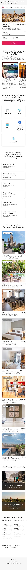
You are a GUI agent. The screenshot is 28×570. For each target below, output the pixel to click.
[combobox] (13, 34)
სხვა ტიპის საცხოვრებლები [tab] (20, 520)
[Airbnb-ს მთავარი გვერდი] (3, 7)
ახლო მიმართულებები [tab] (7, 520)
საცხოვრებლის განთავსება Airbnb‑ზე (15, 7)
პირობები (19, 563)
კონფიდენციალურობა (11, 563)
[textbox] (7, 39)
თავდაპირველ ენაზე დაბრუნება (10, 3)
